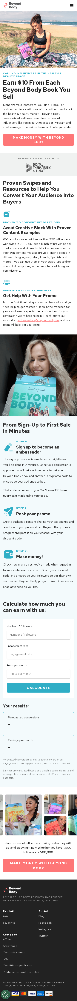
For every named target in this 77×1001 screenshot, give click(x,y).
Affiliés (7, 939)
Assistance (10, 946)
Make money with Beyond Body (38, 140)
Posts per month (17, 665)
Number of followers (19, 626)
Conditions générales (17, 965)
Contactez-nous (14, 952)
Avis (5, 916)
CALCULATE (38, 688)
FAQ (6, 959)
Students (9, 922)
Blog (41, 916)
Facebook (45, 922)
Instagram (45, 929)
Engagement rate (17, 646)
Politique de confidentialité (21, 972)
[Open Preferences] (5, 994)
